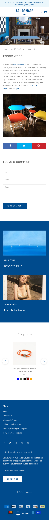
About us (6, 411)
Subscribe (12, 479)
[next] (44, 361)
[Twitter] (10, 442)
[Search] (41, 12)
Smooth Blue (13, 266)
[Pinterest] (22, 442)
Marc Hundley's (19, 64)
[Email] (27, 442)
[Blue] (18, 379)
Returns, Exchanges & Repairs (15, 429)
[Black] (25, 379)
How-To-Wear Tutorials (12, 433)
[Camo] (21, 379)
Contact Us (7, 416)
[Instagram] (16, 442)
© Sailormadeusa (24, 492)
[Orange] (31, 379)
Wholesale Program (11, 420)
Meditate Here (14, 310)
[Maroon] (28, 379)
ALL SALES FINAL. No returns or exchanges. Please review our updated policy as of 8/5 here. (24, 4)
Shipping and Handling (12, 424)
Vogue (16, 88)
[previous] (5, 361)
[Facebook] (4, 442)
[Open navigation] (3, 12)
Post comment (15, 206)
